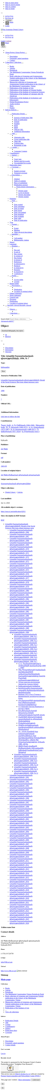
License (16, 282)
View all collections (12, 1012)
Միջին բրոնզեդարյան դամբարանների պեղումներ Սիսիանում (31, 727)
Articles (12, 68)
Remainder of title (20, 145)
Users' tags (17, 159)
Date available (19, 216)
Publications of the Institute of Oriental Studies (26, 90)
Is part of (17, 252)
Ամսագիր (5, 367)
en (6, 16)
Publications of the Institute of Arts (21, 88)
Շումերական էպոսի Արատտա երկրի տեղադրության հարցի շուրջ (31, 713)
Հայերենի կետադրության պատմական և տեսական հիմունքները (30, 719)
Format (14, 224)
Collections (9, 62)
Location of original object (23, 291)
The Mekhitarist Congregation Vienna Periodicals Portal (24, 994)
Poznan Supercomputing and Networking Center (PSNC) (21, 1076)
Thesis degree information (25, 187)
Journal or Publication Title (23, 118)
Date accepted (19, 208)
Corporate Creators (20, 151)
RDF (2, 520)
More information (24, 1080)
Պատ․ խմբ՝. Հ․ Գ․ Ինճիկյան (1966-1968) (17, 425)
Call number (18, 238)
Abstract (17, 179)
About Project (10, 52)
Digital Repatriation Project (19, 102)
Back (3, 47)
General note (14, 297)
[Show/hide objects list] (18, 110)
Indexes (8, 110)
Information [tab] (9, 350)
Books (12, 66)
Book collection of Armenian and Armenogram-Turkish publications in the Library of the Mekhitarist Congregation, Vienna (28, 78)
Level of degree (23, 193)
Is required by (19, 272)
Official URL (18, 129)
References (18, 262)
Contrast (8, 20)
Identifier (14, 234)
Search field (5, 319)
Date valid (17, 218)
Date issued (18, 210)
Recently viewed (13, 305)
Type (11, 222)
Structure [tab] (8, 352)
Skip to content (10, 7)
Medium (17, 230)
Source (12, 242)
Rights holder (14, 284)
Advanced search (7, 321)
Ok (3, 1084)
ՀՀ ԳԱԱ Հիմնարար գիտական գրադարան (20, 475)
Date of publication (20, 120)
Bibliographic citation (21, 240)
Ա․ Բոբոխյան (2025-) (30, 431)
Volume (16, 122)
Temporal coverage (20, 173)
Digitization (14, 301)
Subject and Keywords (22, 161)
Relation (14, 246)
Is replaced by (19, 268)
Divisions (13, 299)
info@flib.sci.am (6, 962)
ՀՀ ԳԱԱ (4, 449)
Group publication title (22, 139)
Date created (18, 205)
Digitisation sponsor (21, 185)
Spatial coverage (19, 171)
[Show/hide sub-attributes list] (10, 114)
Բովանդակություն (26, 723)
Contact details (10, 1045)
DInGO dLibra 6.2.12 (22, 1074)
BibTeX (8, 337)
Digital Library (10, 492)
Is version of (18, 256)
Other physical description (23, 232)
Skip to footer (10, 9)
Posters (12, 108)
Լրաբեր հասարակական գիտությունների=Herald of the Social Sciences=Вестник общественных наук (23, 381)
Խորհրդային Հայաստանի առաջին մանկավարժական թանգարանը (31, 690)
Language (13, 244)
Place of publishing (20, 183)
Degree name (23, 191)
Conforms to (18, 274)
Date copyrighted (20, 212)
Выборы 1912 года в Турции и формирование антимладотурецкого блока (31, 696)
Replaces (17, 266)
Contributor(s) (14, 153)
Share (11, 22)
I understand (36, 1080)
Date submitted (19, 206)
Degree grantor (23, 197)
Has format (18, 258)
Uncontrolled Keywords (22, 163)
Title (13, 133)
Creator (14, 147)
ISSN (16, 126)
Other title (17, 141)
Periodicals (13, 70)
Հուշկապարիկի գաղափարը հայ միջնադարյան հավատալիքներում (31, 702)
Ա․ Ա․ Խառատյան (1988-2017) (23, 429)
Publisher (13, 199)
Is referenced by (19, 264)
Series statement (15, 295)
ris (6, 335)
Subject (14, 155)
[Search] (31, 319)
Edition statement (16, 293)
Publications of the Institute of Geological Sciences (27, 92)
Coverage (15, 167)
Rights (14, 276)
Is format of (18, 260)
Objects (12, 309)
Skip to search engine (12, 5)
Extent (16, 228)
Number (17, 124)
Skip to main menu (11, 3)
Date (13, 201)
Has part (17, 250)
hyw (11, 16)
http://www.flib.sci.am (8, 971)
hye (8, 16)
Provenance (15, 285)
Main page (5, 979)
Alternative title (19, 137)
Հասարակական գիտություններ (16, 484)
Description (14, 56)
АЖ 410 (4, 466)
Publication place (15, 165)
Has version (18, 254)
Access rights (18, 280)
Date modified (19, 214)
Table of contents (20, 181)
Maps (11, 106)
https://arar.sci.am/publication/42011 (13, 511)
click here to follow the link (10, 417)
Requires (17, 270)
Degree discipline (24, 195)
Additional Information (22, 131)
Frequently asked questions (19, 58)
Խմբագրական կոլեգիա (29, 686)
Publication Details (18, 114)
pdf (2, 458)
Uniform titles (19, 143)
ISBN (16, 127)
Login (7, 26)
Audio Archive (15, 104)
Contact (12, 60)
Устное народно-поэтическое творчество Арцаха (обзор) (29, 683)
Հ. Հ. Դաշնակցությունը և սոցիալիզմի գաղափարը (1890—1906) (32, 666)
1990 (2, 391)
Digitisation (18, 289)
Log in (3, 1053)
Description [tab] (9, 348)
